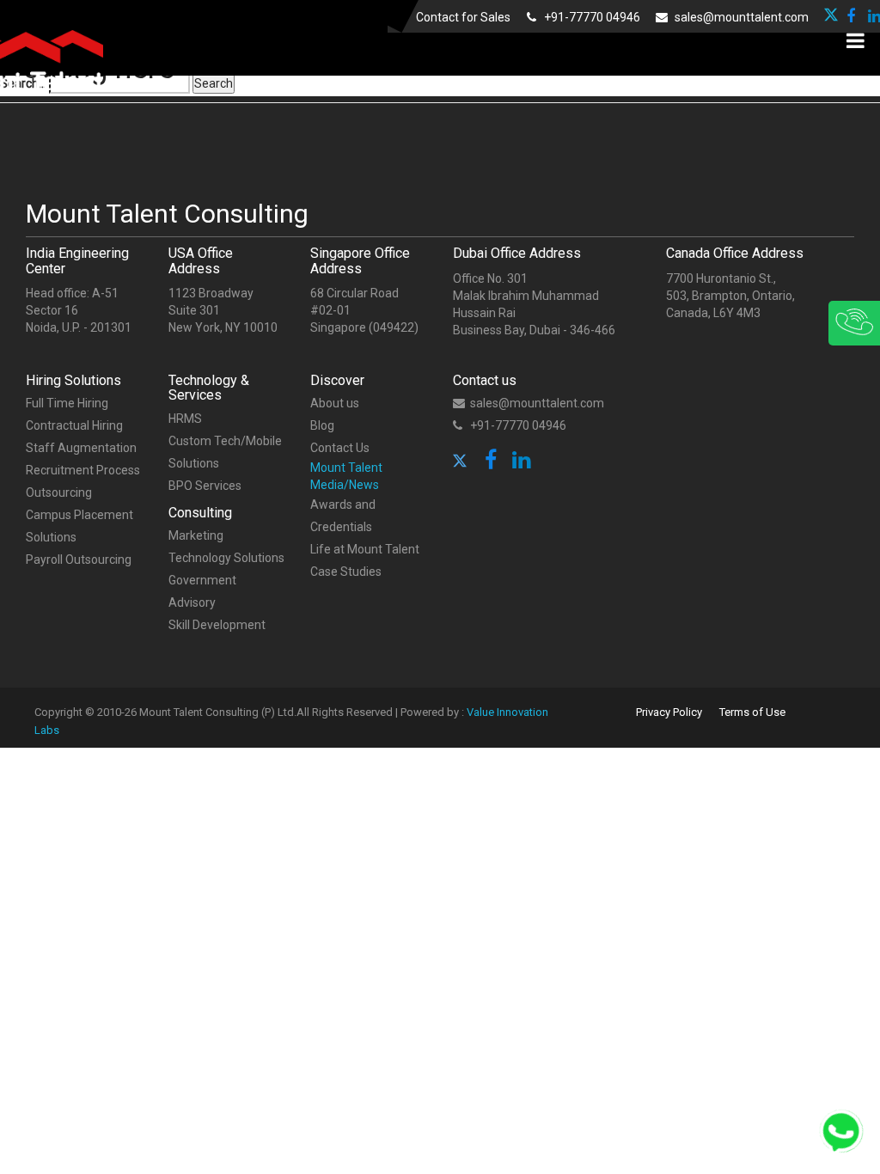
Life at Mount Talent (364, 549)
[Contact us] (798, 323)
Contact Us (340, 448)
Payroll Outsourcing (78, 559)
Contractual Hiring (74, 425)
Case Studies (346, 571)
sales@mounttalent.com (740, 17)
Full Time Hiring (67, 403)
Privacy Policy (669, 712)
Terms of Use (752, 712)
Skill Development (217, 625)
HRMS (185, 418)
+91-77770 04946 (590, 17)
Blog (322, 425)
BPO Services (204, 485)
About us (334, 403)
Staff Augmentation (81, 448)
